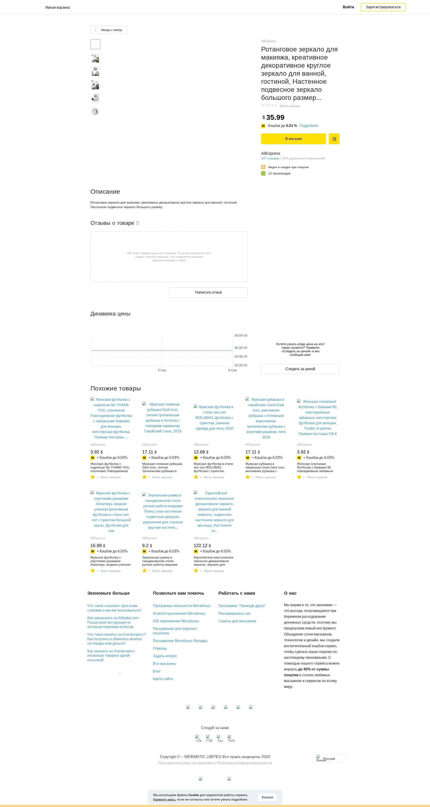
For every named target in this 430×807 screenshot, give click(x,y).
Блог (157, 671)
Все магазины (164, 663)
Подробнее (308, 126)
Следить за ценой (300, 369)
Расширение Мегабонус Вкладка (180, 641)
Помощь (160, 648)
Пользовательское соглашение (185, 763)
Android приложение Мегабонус (179, 613)
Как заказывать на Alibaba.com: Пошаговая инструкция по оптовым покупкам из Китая (113, 622)
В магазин (293, 139)
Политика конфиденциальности (244, 763)
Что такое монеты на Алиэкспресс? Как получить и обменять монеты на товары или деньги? (116, 639)
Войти (348, 7)
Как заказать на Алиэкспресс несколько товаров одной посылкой (111, 655)
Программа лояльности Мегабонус (182, 606)
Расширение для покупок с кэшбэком (175, 631)
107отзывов (270, 158)
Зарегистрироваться (383, 7)
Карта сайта (163, 679)
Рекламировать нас (234, 613)
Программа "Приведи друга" (242, 606)
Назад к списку (111, 30)
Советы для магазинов (237, 621)
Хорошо (267, 797)
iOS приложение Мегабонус (176, 621)
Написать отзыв (208, 292)
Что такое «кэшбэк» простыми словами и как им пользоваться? (114, 608)
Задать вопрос (165, 656)
